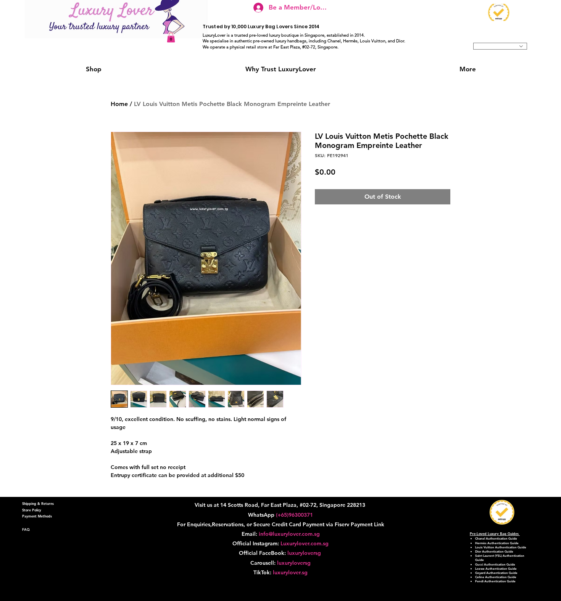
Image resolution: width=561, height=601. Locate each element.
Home (119, 104)
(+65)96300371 (294, 514)
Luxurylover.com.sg (304, 543)
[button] (171, 37)
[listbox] (500, 46)
